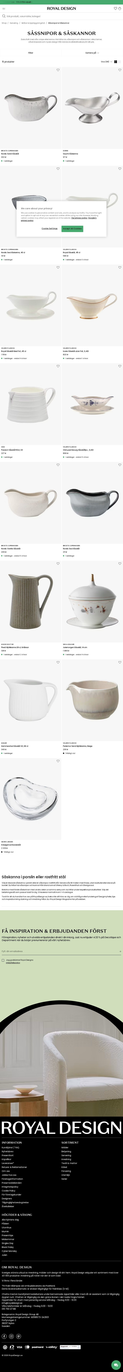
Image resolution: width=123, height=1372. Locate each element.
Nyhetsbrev (7, 1151)
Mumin (5, 1231)
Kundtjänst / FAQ (10, 1147)
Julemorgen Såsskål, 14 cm (75, 647)
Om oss (6, 1171)
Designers (7, 1198)
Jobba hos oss (9, 1175)
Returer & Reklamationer (14, 1167)
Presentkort (8, 1155)
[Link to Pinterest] (18, 1336)
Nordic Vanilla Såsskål (10, 549)
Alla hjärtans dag (10, 1220)
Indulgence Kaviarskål (11, 845)
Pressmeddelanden (12, 1183)
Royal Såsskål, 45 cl (71, 252)
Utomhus (6, 1227)
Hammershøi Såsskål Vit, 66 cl (14, 746)
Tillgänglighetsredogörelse (15, 1202)
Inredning (66, 1159)
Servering (66, 1155)
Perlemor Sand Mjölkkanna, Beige (77, 746)
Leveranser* (8, 1163)
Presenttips (7, 1235)
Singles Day (7, 1243)
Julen (4, 1255)
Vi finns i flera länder (12, 1280)
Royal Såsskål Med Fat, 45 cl (13, 351)
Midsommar (8, 1239)
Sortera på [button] (91, 52)
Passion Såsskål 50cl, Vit (12, 450)
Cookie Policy (8, 1191)
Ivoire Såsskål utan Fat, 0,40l (75, 351)
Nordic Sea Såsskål (71, 549)
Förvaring (66, 1171)
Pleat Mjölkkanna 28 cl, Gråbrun (15, 647)
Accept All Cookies (72, 229)
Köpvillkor (6, 1159)
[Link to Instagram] (11, 1336)
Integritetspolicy (10, 1187)
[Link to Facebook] (4, 1336)
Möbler (65, 1147)
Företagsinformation (12, 1179)
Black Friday (8, 1247)
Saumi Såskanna (70, 154)
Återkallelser (8, 1206)
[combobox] (92, 53)
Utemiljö (66, 1175)
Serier (64, 1179)
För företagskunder (11, 1195)
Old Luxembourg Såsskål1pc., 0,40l (78, 450)
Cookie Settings (50, 228)
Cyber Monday (9, 1251)
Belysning (66, 1151)
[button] (115, 8)
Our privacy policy (79, 218)
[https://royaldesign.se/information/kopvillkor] (70, 1347)
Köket (64, 1167)
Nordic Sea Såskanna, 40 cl (13, 252)
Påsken (5, 1224)
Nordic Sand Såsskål (10, 154)
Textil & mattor (69, 1163)
